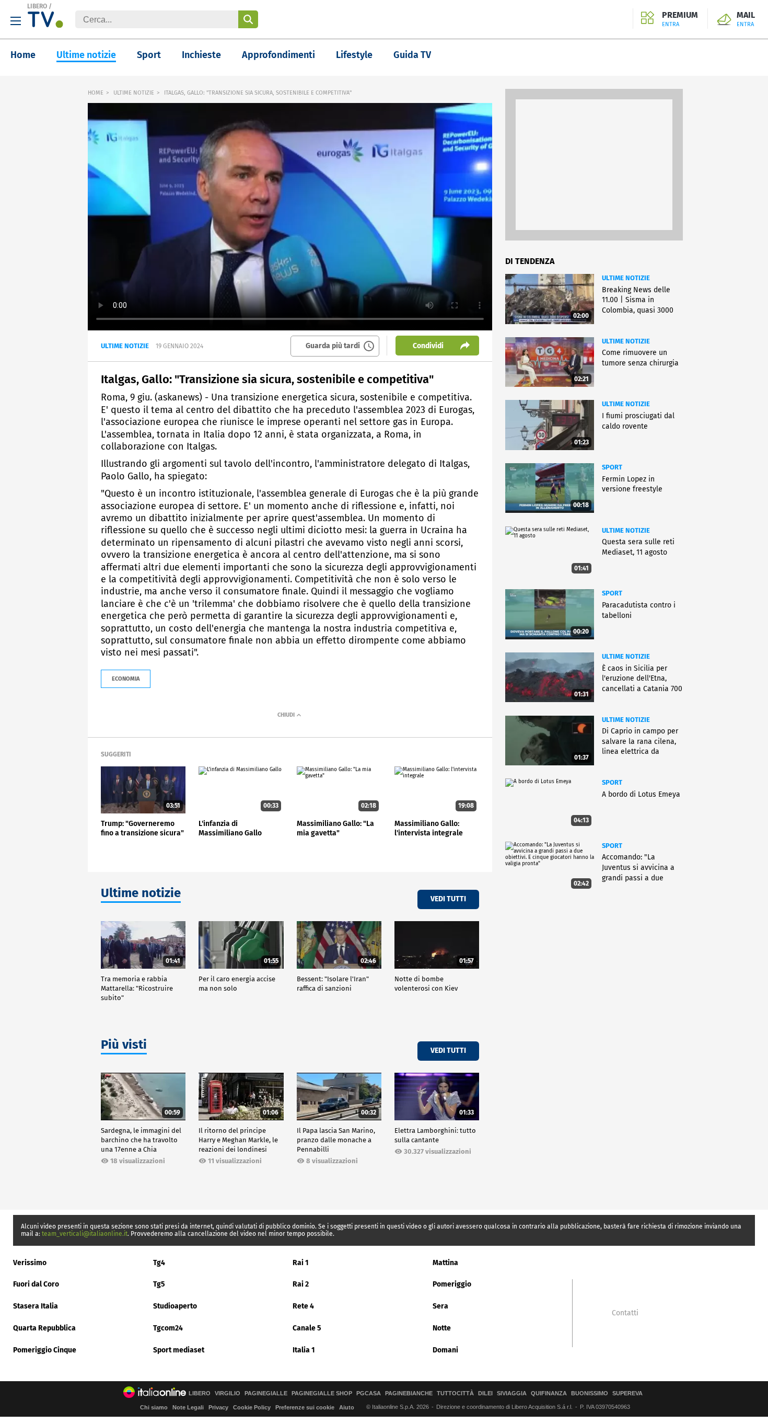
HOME (95, 92)
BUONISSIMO (589, 1393)
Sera (440, 1306)
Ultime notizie (86, 55)
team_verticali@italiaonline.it (84, 1233)
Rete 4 (303, 1306)
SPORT (612, 467)
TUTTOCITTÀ (455, 1393)
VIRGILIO (227, 1393)
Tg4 (159, 1262)
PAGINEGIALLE (266, 1393)
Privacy (218, 1407)
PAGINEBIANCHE (409, 1393)
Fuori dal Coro (36, 1284)
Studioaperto (175, 1306)
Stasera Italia (35, 1306)
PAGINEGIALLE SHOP (322, 1393)
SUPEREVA (627, 1393)
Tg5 (159, 1284)
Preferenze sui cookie (304, 1407)
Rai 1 (301, 1262)
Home (23, 55)
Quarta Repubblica (44, 1328)
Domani (445, 1350)
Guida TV (412, 55)
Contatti (625, 1313)
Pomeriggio (452, 1284)
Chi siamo (154, 1407)
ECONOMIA (125, 678)
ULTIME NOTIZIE (133, 92)
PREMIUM (680, 19)
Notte (442, 1328)
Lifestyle (354, 55)
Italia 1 (304, 1350)
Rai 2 (301, 1284)
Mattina (445, 1262)
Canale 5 (307, 1328)
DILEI (485, 1393)
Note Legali (188, 1407)
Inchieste (201, 55)
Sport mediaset (178, 1350)
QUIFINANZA (549, 1393)
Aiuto (346, 1407)
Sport (149, 55)
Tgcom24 (168, 1328)
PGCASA (368, 1393)
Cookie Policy (252, 1407)
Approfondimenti (278, 55)
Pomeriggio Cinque (44, 1350)
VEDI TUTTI (448, 898)
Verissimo (29, 1262)
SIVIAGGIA (512, 1393)
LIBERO (37, 6)
